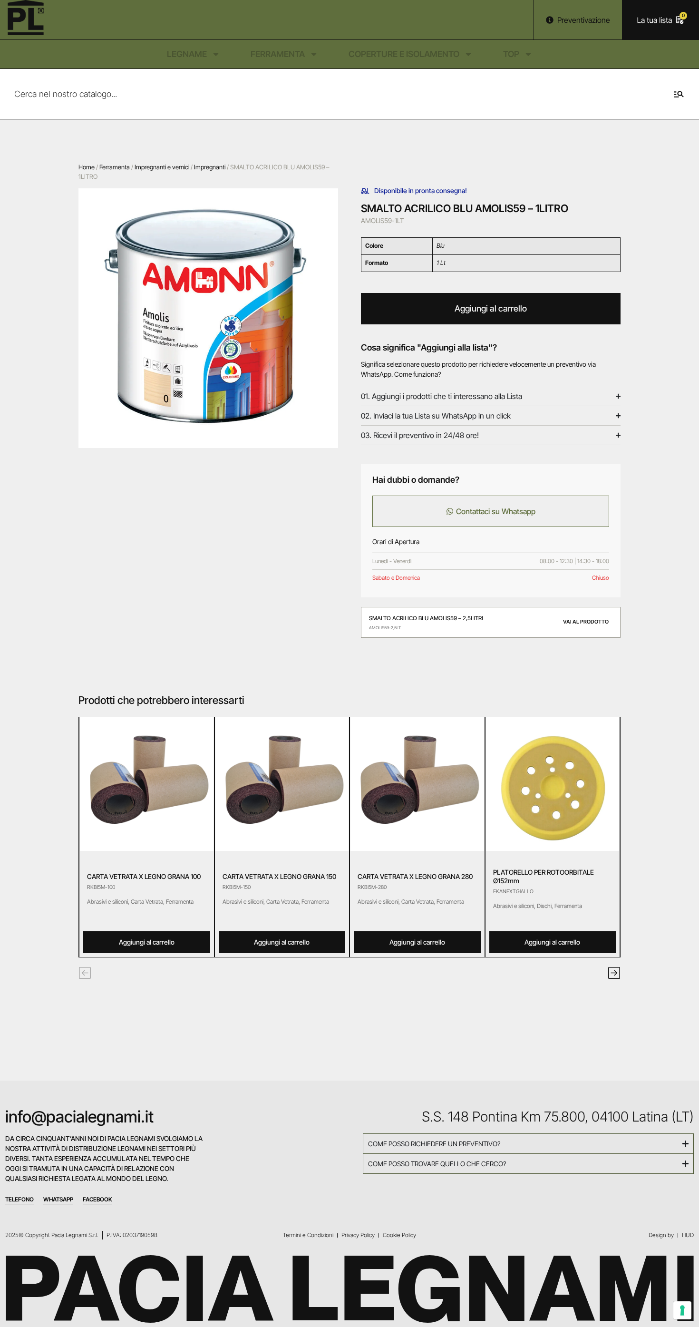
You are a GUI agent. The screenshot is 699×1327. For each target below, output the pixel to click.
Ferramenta (278, 54)
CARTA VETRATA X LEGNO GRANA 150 (279, 876)
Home (86, 167)
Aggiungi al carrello (491, 308)
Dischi (544, 905)
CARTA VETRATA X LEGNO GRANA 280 (415, 876)
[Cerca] (684, 94)
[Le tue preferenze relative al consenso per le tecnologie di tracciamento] (682, 1310)
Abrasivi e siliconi (107, 901)
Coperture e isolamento (404, 54)
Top (511, 54)
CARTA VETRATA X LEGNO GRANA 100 (144, 876)
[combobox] (334, 94)
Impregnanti (209, 167)
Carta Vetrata (147, 901)
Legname (187, 54)
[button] (85, 973)
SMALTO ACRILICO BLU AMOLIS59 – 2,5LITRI (426, 618)
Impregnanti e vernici (162, 167)
